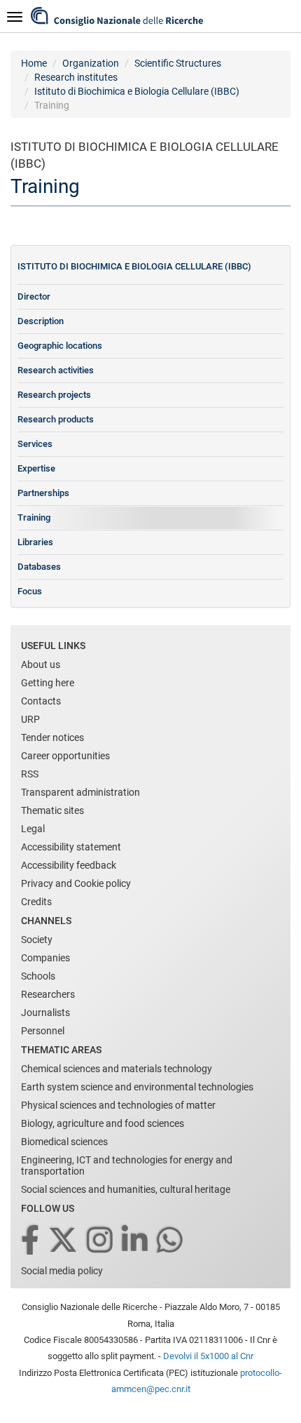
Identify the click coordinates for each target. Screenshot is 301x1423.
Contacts (41, 701)
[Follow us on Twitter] (64, 1241)
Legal (33, 828)
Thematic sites (52, 810)
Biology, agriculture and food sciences (102, 1123)
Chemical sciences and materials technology (116, 1068)
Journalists (45, 1012)
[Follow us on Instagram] (101, 1241)
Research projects (54, 394)
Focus (30, 591)
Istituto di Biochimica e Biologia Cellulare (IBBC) (136, 91)
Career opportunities (65, 755)
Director (34, 296)
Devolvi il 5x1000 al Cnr (208, 1356)
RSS (29, 774)
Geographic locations (60, 345)
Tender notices (52, 737)
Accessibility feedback (68, 865)
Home (34, 63)
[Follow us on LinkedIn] (136, 1241)
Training (34, 517)
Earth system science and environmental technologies (137, 1087)
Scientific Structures (177, 63)
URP (30, 719)
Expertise (36, 468)
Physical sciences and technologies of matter (118, 1105)
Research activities (56, 370)
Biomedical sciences (64, 1141)
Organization (90, 63)
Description (41, 321)
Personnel (42, 1030)
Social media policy (62, 1270)
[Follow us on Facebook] (31, 1241)
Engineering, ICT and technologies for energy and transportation (126, 1165)
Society (36, 939)
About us (40, 664)
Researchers (48, 994)
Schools (38, 976)
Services (35, 444)
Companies (45, 957)
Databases (39, 566)
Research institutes (76, 77)
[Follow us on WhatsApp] (171, 1241)
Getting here (47, 682)
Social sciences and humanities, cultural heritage (125, 1189)
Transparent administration (80, 792)
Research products (56, 419)
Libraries (35, 542)
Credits (36, 901)
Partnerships (43, 493)
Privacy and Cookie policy (76, 883)
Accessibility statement (71, 847)
